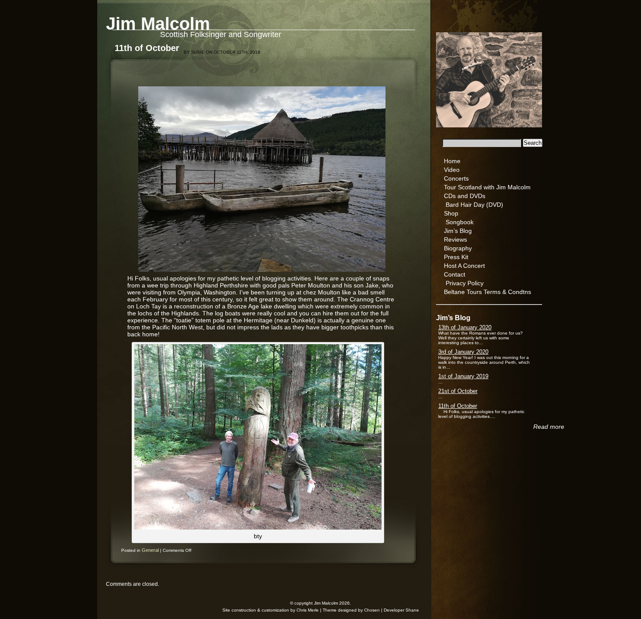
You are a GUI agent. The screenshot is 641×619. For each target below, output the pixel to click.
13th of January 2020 (464, 327)
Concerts (456, 178)
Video (452, 169)
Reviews (455, 239)
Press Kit (456, 256)
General (150, 550)
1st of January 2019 (463, 376)
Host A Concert (464, 265)
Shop (451, 213)
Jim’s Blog (458, 230)
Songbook (460, 222)
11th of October (457, 406)
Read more (548, 426)
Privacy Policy (465, 283)
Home (452, 160)
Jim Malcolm (158, 23)
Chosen (372, 610)
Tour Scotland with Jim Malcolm (487, 187)
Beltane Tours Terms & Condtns (487, 291)
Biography (458, 248)
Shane (412, 610)
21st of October (457, 391)
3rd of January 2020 (463, 352)
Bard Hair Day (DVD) (474, 204)
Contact (454, 274)
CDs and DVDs (464, 195)
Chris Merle (308, 610)
